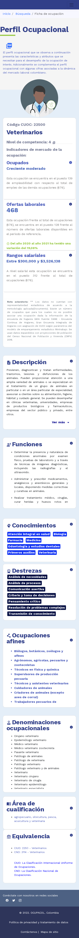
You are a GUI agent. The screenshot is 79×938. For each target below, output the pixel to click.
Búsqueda (23, 14)
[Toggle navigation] (71, 4)
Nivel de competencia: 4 (31, 142)
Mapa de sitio (49, 931)
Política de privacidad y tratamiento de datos (39, 922)
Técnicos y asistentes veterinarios (41, 683)
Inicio (7, 14)
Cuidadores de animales (33, 688)
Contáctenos (29, 931)
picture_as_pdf (9, 45)
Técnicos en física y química (36, 669)
